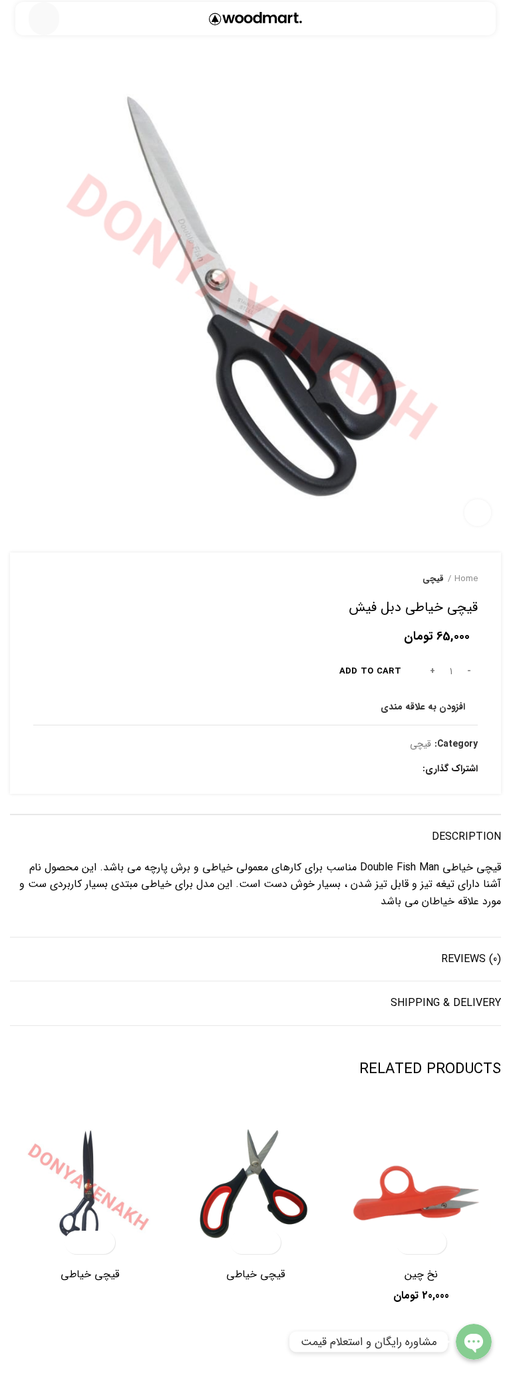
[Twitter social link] (393, 768)
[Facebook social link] (493, 23)
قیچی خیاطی (255, 1274)
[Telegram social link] (347, 768)
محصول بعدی (40, 579)
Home (466, 579)
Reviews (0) (471, 959)
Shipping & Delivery (446, 1003)
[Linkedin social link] (363, 768)
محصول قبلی (66, 579)
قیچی (433, 579)
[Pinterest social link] (378, 768)
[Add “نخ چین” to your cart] (432, 1242)
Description (466, 836)
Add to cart (370, 671)
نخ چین (421, 1274)
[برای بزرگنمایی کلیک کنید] (477, 512)
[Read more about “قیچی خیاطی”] (267, 1242)
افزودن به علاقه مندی (423, 706)
